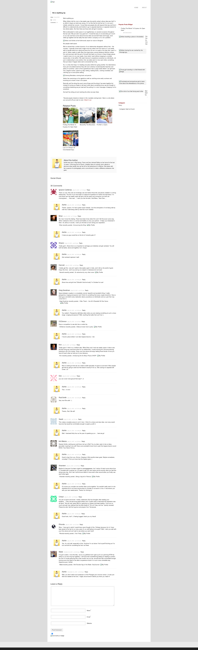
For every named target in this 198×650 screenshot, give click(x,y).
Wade (61, 552)
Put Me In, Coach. (102, 125)
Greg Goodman (64, 290)
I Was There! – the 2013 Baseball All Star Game (93, 301)
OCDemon (63, 321)
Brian (61, 216)
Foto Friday (78, 533)
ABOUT (144, 7)
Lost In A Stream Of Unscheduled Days (69, 149)
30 (57, 22)
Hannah (62, 265)
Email (88, 617)
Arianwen (62, 465)
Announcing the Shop (79, 225)
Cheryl (61, 496)
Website (89, 623)
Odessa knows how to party (84, 327)
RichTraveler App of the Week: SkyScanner (87, 565)
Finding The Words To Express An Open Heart (70, 126)
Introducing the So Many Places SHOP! (84, 356)
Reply (88, 190)
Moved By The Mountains (87, 125)
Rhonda (62, 524)
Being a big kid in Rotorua (83, 476)
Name (88, 610)
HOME (136, 7)
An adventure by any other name (84, 272)
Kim (60, 344)
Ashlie (54, 20)
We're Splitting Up (147, 93)
